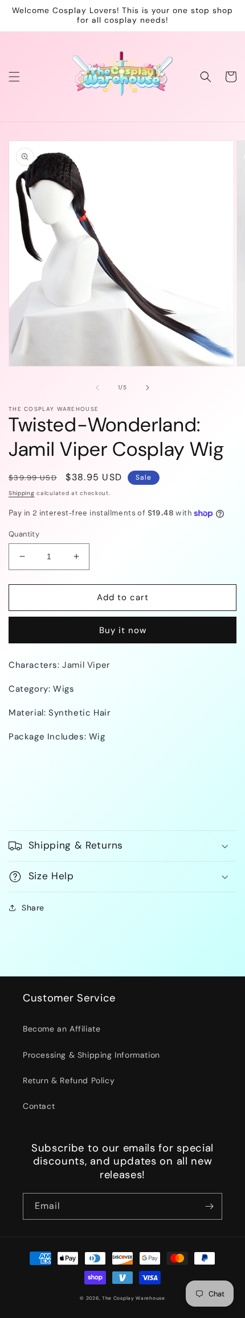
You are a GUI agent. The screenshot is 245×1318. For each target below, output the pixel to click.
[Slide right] (147, 387)
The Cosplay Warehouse (133, 1298)
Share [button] (33, 908)
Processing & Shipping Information (91, 1055)
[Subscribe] (209, 1206)
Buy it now (122, 630)
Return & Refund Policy (69, 1080)
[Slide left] (97, 387)
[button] (14, 76)
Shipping (22, 493)
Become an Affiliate (61, 1029)
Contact (39, 1106)
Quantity (24, 534)
